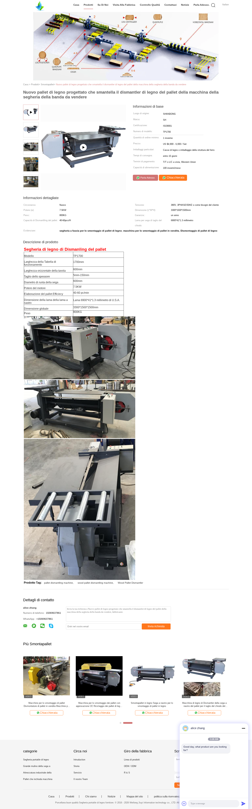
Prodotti (88, 4)
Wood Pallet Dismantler (130, 582)
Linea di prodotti (132, 759)
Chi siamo (91, 796)
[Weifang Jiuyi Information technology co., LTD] (40, 6)
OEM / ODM (130, 766)
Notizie (185, 4)
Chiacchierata (175, 177)
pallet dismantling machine (58, 582)
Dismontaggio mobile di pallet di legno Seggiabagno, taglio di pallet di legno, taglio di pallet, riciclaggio (204, 705)
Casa (76, 4)
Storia (76, 766)
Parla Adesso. (201, 4)
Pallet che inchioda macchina (37, 779)
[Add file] (184, 803)
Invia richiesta (156, 626)
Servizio (78, 772)
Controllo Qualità (150, 4)
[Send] (243, 803)
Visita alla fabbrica (124, 4)
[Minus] (243, 728)
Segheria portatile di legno (36, 759)
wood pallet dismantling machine (95, 582)
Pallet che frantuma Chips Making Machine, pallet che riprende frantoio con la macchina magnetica (151, 705)
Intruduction (79, 759)
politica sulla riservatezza (168, 796)
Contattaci (170, 4)
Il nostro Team (81, 779)
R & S (127, 772)
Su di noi (103, 4)
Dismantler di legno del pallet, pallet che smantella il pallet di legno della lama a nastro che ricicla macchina (46, 705)
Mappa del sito (135, 796)
